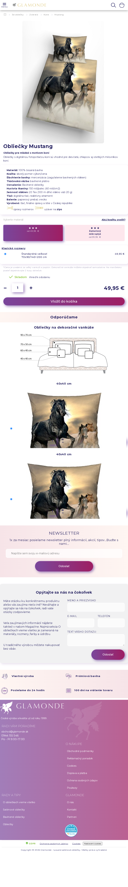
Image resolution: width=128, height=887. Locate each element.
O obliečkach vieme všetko (19, 802)
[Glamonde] (28, 5)
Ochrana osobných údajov (82, 780)
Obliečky (8, 824)
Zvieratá (33, 14)
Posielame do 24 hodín (28, 690)
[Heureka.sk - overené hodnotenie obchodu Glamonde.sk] (96, 831)
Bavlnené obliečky (14, 816)
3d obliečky (18, 14)
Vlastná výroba (23, 676)
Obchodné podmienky (80, 751)
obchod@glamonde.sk (14, 731)
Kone (46, 14)
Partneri (72, 816)
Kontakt (71, 809)
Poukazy (72, 787)
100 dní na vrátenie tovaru (93, 690)
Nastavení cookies (92, 843)
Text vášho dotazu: (81, 632)
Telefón (104, 616)
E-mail (72, 616)
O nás (70, 802)
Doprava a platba (77, 773)
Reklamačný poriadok (80, 758)
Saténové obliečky (14, 809)
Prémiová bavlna (88, 676)
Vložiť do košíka (64, 301)
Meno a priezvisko (81, 600)
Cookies (71, 765)
